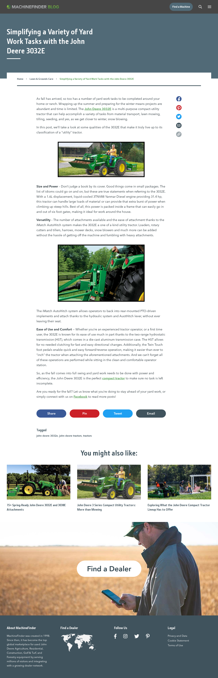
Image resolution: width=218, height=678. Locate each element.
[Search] (200, 7)
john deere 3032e (47, 435)
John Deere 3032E (97, 109)
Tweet (118, 413)
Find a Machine (181, 6)
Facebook (80, 397)
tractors (87, 435)
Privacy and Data (177, 635)
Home (20, 78)
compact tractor (113, 378)
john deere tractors (70, 435)
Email (151, 413)
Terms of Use (175, 645)
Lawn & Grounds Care (41, 78)
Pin (84, 413)
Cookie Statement (178, 640)
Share (51, 413)
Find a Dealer (109, 568)
